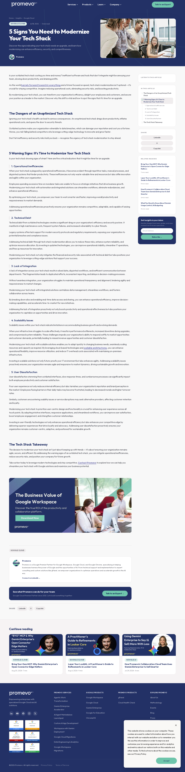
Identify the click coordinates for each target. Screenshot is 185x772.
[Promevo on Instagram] (29, 713)
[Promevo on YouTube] (17, 713)
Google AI (131, 660)
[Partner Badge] (16, 725)
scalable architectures (95, 347)
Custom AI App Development (66, 723)
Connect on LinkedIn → (31, 578)
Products (86, 4)
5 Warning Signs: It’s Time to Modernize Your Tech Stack (154, 100)
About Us (154, 697)
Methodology (156, 702)
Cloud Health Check (126, 702)
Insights (19, 18)
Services (72, 4)
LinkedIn (22, 608)
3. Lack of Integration (152, 112)
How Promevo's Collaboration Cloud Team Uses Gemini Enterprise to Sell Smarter (148, 665)
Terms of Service (62, 765)
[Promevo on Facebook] (23, 713)
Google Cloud (18, 24)
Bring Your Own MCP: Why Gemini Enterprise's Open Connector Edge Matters (35, 665)
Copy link (39, 608)
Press (152, 718)
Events (153, 708)
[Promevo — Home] (24, 5)
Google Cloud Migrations (65, 737)
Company (114, 4)
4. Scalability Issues (152, 115)
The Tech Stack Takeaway (153, 122)
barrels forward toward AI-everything (41, 85)
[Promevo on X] (35, 713)
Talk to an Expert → (115, 593)
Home (11, 18)
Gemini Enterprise (94, 708)
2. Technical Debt (151, 109)
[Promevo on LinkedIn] (11, 713)
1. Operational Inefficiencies (155, 105)
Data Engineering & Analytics (66, 742)
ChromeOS (91, 718)
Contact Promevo (87, 462)
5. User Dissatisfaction (153, 118)
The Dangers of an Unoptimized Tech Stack (157, 94)
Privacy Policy (140, 754)
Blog (152, 713)
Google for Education (95, 713)
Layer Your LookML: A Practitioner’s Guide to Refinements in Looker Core (90, 665)
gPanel (121, 697)
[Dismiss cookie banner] (176, 725)
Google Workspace (94, 697)
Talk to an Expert (163, 4)
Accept (166, 761)
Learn (100, 4)
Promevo (20, 57)
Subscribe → (157, 237)
